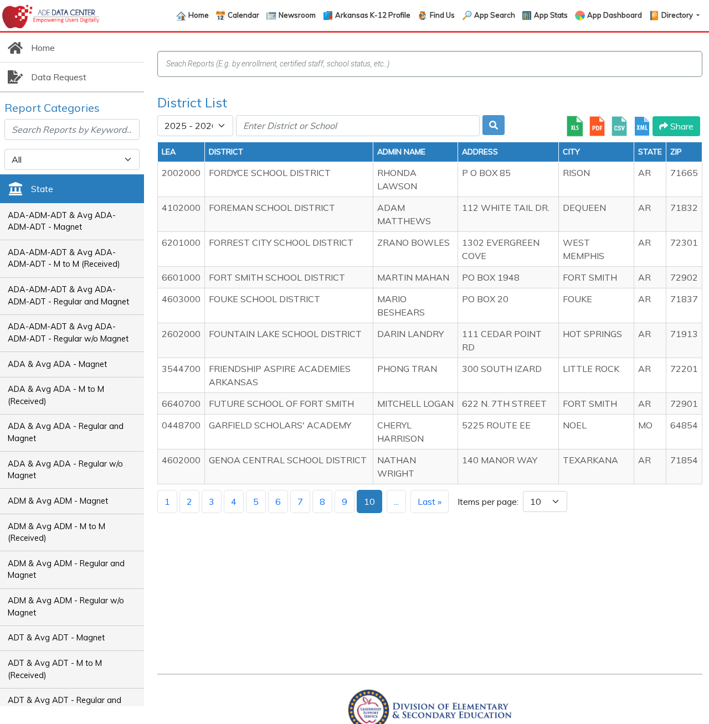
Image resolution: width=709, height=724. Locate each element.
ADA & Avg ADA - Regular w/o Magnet (65, 470)
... (396, 501)
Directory (678, 15)
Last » (429, 501)
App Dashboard (614, 15)
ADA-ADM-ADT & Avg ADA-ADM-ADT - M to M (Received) (64, 258)
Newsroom (297, 15)
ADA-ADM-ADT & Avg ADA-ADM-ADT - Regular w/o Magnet (68, 333)
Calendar (243, 15)
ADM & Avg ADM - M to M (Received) (56, 532)
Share (680, 126)
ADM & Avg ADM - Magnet (58, 501)
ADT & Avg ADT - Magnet (56, 638)
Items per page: (488, 501)
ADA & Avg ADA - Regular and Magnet (66, 432)
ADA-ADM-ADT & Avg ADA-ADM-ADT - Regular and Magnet (68, 296)
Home (198, 15)
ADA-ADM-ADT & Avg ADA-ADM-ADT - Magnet (62, 221)
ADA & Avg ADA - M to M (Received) (56, 395)
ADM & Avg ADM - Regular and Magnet (66, 569)
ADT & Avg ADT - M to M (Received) (55, 669)
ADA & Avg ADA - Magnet (57, 364)
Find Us (442, 15)
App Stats (551, 15)
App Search (494, 15)
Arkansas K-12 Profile (372, 15)
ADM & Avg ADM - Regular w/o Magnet (66, 607)
